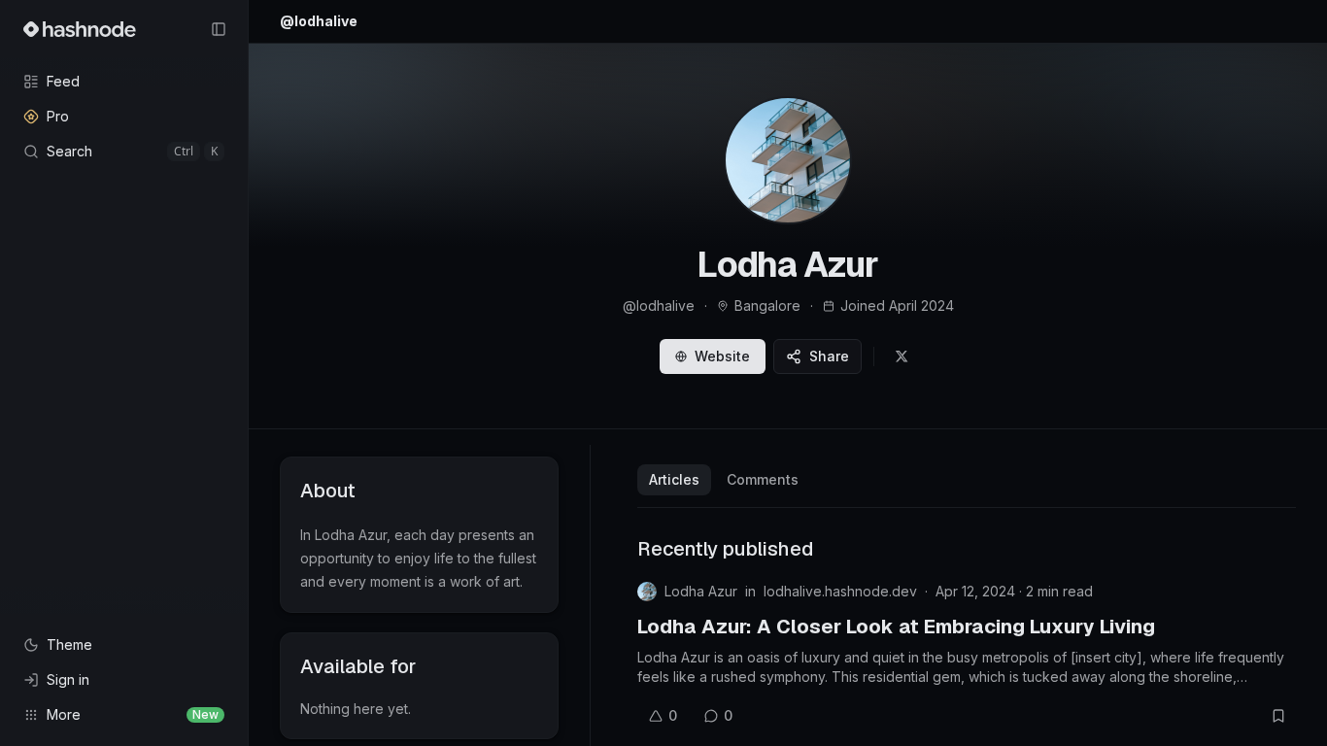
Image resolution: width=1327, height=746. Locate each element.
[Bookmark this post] (1278, 715)
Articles (674, 479)
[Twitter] (901, 356)
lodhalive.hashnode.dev (840, 591)
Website (722, 356)
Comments (763, 479)
